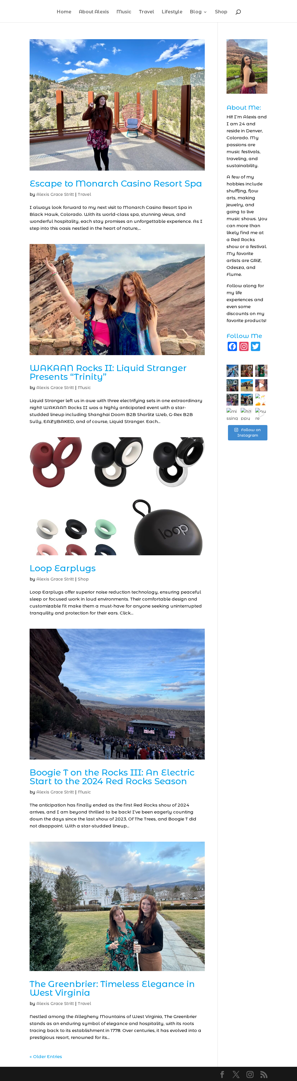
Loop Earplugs (63, 568)
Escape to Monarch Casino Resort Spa (116, 183)
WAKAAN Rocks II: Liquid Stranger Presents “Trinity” (108, 372)
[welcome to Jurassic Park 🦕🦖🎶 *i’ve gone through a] (247, 385)
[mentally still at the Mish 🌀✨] (233, 400)
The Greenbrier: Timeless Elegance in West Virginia (112, 988)
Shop (221, 12)
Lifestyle (172, 12)
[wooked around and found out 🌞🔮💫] (233, 385)
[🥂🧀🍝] (261, 400)
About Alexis (94, 12)
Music (124, 12)
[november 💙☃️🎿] (233, 371)
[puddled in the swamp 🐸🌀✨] (261, 371)
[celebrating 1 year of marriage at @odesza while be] (247, 400)
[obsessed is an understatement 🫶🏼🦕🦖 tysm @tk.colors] (261, 385)
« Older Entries (46, 1056)
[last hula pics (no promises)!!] (247, 371)
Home (64, 12)
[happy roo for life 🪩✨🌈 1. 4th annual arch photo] (247, 414)
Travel (146, 12)
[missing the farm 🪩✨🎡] (233, 414)
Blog (196, 12)
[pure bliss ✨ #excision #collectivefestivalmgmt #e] (261, 414)
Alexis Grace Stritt (55, 194)
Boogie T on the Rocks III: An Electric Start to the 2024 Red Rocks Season (112, 777)
